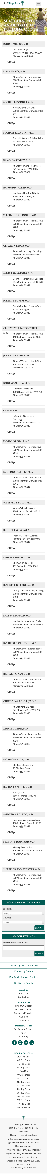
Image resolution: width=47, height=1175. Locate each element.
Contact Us (23, 996)
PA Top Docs (23, 1096)
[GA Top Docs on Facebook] (14, 1042)
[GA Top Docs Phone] (31, 1042)
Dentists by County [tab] (23, 983)
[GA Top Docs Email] (26, 1042)
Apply (23, 1032)
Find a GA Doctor (23, 1005)
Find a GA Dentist (23, 1009)
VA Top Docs (23, 1100)
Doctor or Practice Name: (15, 942)
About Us (23, 993)
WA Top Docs (23, 1107)
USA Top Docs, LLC (18, 1128)
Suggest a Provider (23, 1013)
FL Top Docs (23, 1063)
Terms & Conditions (31, 1149)
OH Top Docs (23, 1092)
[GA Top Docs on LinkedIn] (20, 1042)
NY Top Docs (23, 1089)
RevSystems (31, 1167)
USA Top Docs (23, 1056)
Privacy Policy (13, 1149)
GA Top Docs (23, 1067)
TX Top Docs (23, 1103)
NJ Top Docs (23, 1085)
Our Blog (23, 1016)
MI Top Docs (23, 1078)
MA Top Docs (23, 1074)
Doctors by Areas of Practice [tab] (23, 965)
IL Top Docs (23, 1071)
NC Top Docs (23, 1082)
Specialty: (8, 908)
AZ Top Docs (23, 1060)
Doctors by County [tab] (23, 971)
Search (39, 928)
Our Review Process (23, 1029)
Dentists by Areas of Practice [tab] (23, 977)
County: (7, 917)
